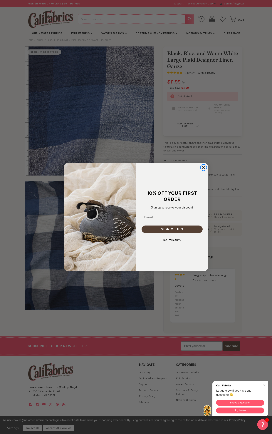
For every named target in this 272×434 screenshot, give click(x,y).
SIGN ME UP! (172, 229)
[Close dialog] (203, 167)
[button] (262, 424)
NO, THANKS (172, 240)
